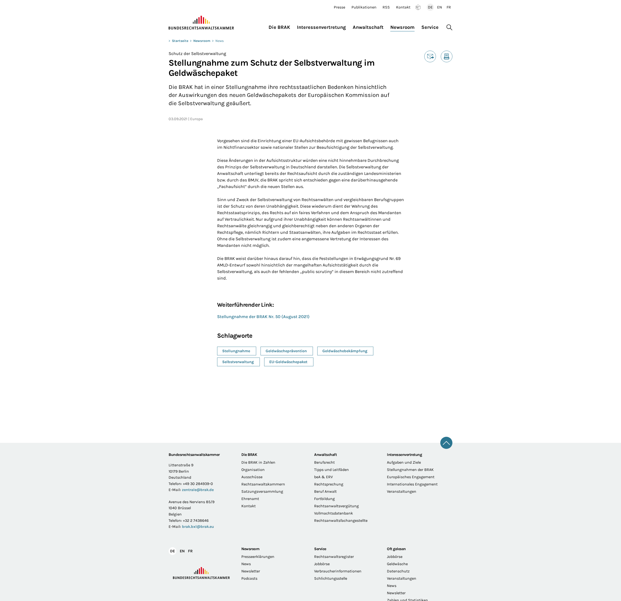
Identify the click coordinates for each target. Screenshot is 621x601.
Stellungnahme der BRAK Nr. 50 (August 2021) (263, 316)
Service (320, 548)
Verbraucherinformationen (337, 571)
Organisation (253, 469)
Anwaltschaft (325, 454)
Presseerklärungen (257, 556)
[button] (281, 26)
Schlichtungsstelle (330, 578)
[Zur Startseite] (201, 23)
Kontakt (403, 7)
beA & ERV (323, 477)
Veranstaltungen (401, 491)
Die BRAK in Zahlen (258, 462)
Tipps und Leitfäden (331, 469)
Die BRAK (249, 454)
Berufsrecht (324, 462)
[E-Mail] (430, 56)
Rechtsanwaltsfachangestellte (341, 520)
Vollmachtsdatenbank (333, 513)
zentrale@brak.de (198, 489)
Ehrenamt (250, 498)
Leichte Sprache (418, 7)
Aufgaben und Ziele (404, 462)
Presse (339, 7)
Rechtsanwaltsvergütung (336, 506)
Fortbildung (324, 498)
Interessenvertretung (404, 454)
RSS (386, 7)
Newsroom (201, 41)
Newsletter (250, 571)
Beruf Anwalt (325, 491)
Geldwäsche (397, 564)
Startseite (180, 41)
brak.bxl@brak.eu (198, 526)
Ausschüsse (251, 477)
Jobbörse (322, 564)
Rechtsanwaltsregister (334, 556)
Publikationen (363, 7)
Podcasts (249, 578)
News (219, 41)
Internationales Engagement (412, 484)
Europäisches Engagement (410, 477)
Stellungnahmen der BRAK (410, 469)
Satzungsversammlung (262, 491)
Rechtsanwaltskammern (263, 484)
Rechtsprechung (328, 484)
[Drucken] (446, 56)
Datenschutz (398, 571)
